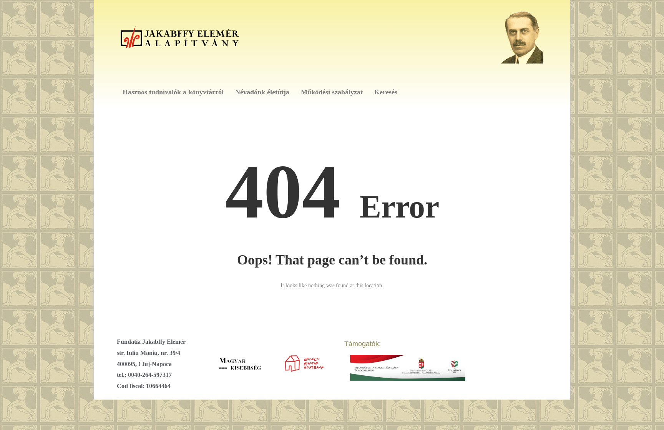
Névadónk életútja (262, 92)
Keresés (385, 92)
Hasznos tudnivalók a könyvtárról (173, 92)
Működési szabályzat (332, 92)
